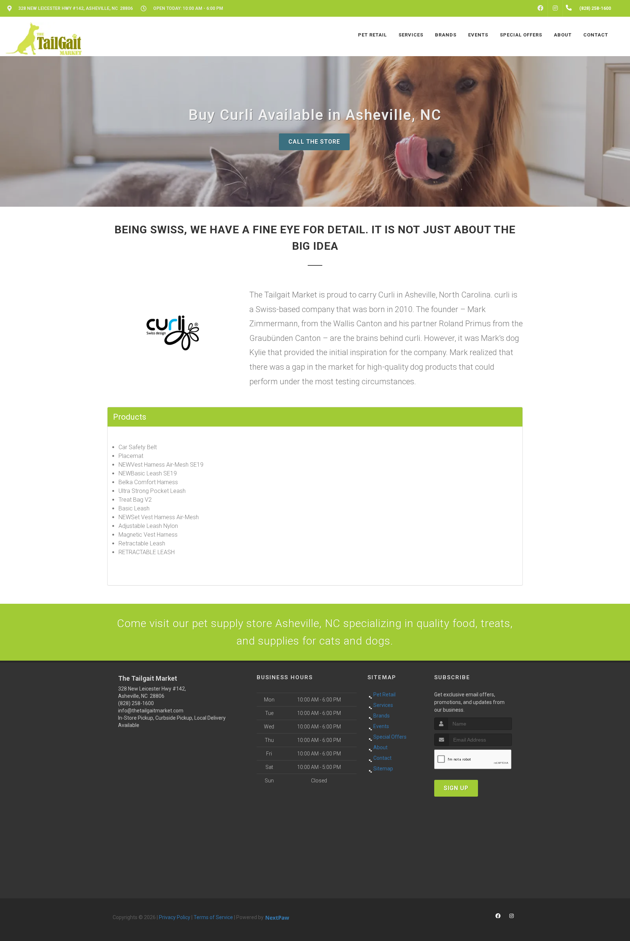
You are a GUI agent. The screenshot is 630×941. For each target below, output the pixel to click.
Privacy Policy (174, 917)
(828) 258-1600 (136, 703)
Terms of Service (213, 917)
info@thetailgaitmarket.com (150, 710)
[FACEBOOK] (540, 8)
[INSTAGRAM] (555, 8)
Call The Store (314, 141)
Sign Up (456, 788)
